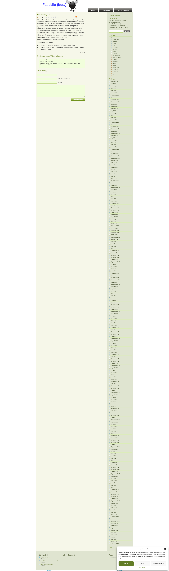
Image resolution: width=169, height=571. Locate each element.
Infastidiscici (106, 10)
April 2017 (113, 295)
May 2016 (113, 320)
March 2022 (114, 178)
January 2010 (114, 492)
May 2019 (113, 244)
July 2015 (113, 343)
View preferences (158, 563)
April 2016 (113, 323)
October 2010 (114, 471)
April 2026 (113, 90)
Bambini (115, 41)
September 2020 (115, 214)
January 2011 (114, 465)
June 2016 (114, 318)
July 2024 (113, 138)
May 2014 (113, 374)
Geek (114, 51)
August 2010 (114, 476)
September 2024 (115, 133)
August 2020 (114, 217)
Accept (126, 563)
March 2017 (114, 298)
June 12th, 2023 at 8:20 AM (46, 61)
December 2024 (115, 126)
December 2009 (115, 494)
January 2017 (114, 302)
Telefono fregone (43, 14)
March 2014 (114, 379)
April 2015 (113, 350)
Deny (142, 563)
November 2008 (115, 523)
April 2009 (113, 512)
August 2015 (114, 341)
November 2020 (115, 210)
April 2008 (113, 539)
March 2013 (114, 406)
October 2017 (114, 282)
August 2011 (114, 449)
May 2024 (113, 142)
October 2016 (114, 309)
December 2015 (115, 332)
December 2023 (115, 153)
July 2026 (113, 84)
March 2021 (114, 201)
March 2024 (114, 147)
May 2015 (113, 347)
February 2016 (115, 327)
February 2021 (115, 203)
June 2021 (114, 194)
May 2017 (113, 293)
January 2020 (114, 228)
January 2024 (114, 151)
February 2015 (115, 354)
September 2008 (115, 528)
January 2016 (114, 329)
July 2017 (113, 289)
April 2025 (113, 117)
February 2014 (115, 381)
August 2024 (114, 135)
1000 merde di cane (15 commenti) (118, 27)
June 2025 (114, 113)
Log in (120, 570)
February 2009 (115, 516)
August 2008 (114, 530)
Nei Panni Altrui (117, 57)
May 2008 (113, 537)
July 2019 (113, 241)
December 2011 (115, 440)
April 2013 (113, 404)
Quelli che (115, 61)
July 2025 (113, 111)
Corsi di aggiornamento (47, 564)
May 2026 (113, 88)
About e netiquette (123, 10)
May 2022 (113, 174)
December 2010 (115, 467)
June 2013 (114, 399)
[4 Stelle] (53, 17)
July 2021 (113, 192)
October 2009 (114, 498)
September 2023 (115, 158)
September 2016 (115, 311)
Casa (114, 43)
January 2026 (114, 97)
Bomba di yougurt (45, 557)
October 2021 (114, 185)
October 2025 (114, 104)
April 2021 (113, 199)
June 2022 (114, 171)
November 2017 (115, 280)
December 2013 (115, 386)
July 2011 (113, 451)
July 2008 (113, 532)
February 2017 (115, 300)
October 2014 (114, 363)
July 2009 (113, 505)
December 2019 (115, 230)
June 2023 (114, 162)
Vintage (115, 75)
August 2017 (114, 286)
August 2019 (114, 239)
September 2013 (115, 392)
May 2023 (113, 165)
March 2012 (114, 433)
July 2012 (113, 424)
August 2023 (114, 160)
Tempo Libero (116, 69)
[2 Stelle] (49, 17)
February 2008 (115, 544)
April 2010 (113, 485)
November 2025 (115, 102)
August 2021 (114, 189)
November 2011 (115, 442)
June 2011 (113, 453)
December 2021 (115, 180)
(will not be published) (64, 78)
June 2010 (114, 480)
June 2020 (114, 219)
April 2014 (113, 377)
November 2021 (115, 183)
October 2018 (114, 259)
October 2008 (114, 525)
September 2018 (115, 262)
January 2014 (114, 383)
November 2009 (115, 496)
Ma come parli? (117, 55)
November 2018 (115, 257)
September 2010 (115, 474)
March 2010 (114, 487)
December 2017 (115, 277)
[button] (165, 549)
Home (93, 10)
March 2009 (114, 514)
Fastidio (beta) (54, 5)
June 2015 (114, 345)
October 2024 (114, 131)
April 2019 (113, 246)
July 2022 (113, 169)
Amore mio (116, 39)
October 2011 (114, 444)
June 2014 (114, 372)
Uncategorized (42, 17)
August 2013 (114, 395)
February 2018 (115, 273)
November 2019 (115, 232)
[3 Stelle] (51, 17)
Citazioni (115, 47)
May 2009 (113, 510)
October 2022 (114, 167)
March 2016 (114, 325)
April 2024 (113, 144)
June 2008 (114, 535)
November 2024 (115, 129)
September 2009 (115, 501)
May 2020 (113, 221)
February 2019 (115, 250)
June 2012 (114, 426)
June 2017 (114, 291)
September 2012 (115, 420)
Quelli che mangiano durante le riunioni (51, 560)
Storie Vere (116, 67)
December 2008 (115, 521)
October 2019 (114, 235)
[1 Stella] (47, 17)
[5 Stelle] (55, 17)
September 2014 (115, 365)
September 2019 (115, 237)
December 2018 (115, 255)
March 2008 (114, 541)
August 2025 (114, 108)
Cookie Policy (141, 567)
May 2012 (113, 429)
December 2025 (115, 99)
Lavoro (115, 53)
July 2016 (113, 316)
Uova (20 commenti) (114, 22)
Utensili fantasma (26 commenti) (117, 20)
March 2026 (114, 93)
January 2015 (114, 356)
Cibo (114, 45)
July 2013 (113, 397)
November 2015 (115, 334)
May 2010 (113, 483)
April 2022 (113, 176)
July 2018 (113, 264)
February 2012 (115, 435)
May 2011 (113, 456)
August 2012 (114, 422)
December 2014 (115, 359)
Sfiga (114, 65)
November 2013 (115, 388)
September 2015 (115, 338)
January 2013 (114, 410)
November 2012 (115, 415)
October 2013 (114, 390)
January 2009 (114, 519)
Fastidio (49, 570)
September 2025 (115, 106)
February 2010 (115, 489)
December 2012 (115, 413)
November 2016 (115, 307)
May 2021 (113, 196)
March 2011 (114, 460)
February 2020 (115, 226)
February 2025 (115, 122)
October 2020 (114, 212)
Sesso (114, 63)
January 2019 (114, 253)
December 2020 (115, 208)
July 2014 (113, 370)
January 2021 (114, 205)
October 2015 (114, 336)
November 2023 (115, 156)
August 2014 (114, 368)
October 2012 (114, 417)
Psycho (115, 59)
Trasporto (115, 71)
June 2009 (114, 507)
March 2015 (114, 352)
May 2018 (113, 268)
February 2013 (115, 408)
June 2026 (114, 86)
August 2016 (114, 314)
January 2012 (114, 438)
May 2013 (113, 401)
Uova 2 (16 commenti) (115, 24)
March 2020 (114, 223)
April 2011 (113, 458)
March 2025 (114, 120)
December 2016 (115, 305)
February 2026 (115, 95)
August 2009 (114, 503)
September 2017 (115, 284)
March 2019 (114, 248)
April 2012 (113, 431)
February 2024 (115, 149)
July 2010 (113, 478)
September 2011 (115, 447)
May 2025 (113, 115)
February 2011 (115, 462)
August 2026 (114, 81)
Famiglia (115, 49)
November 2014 (115, 361)
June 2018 (114, 266)
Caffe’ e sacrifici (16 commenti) (117, 25)
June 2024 (114, 140)
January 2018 (114, 275)
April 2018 (113, 271)
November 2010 (115, 469)
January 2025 (114, 124)
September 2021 (115, 187)
